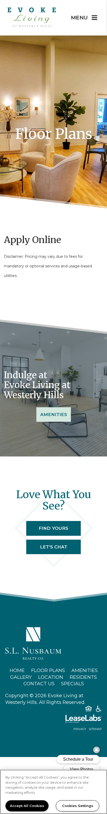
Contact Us (39, 684)
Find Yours (53, 528)
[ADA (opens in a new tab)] (99, 710)
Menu (79, 18)
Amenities (53, 414)
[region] (53, 792)
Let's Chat (53, 546)
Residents (83, 677)
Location (50, 677)
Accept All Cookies (27, 806)
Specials (72, 684)
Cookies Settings (77, 806)
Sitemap (95, 729)
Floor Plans (48, 670)
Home (17, 670)
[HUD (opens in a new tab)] (88, 710)
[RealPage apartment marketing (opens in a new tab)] (53, 720)
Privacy (79, 729)
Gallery (21, 677)
